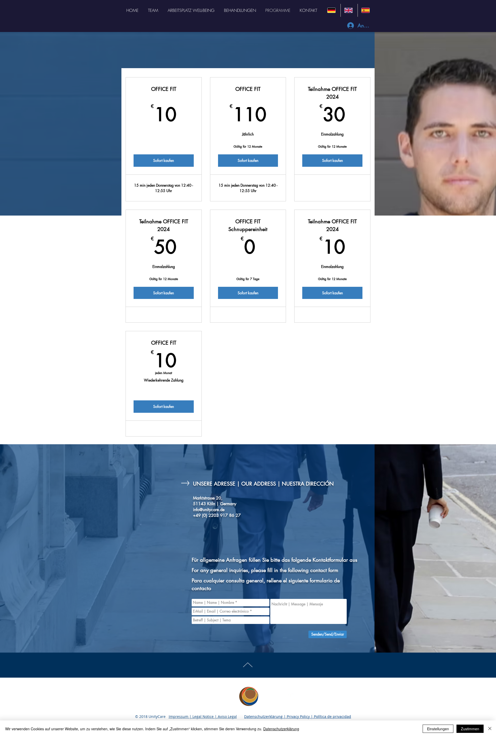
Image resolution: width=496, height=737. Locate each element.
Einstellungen (438, 728)
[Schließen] (490, 729)
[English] (349, 10)
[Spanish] (366, 10)
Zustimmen (470, 728)
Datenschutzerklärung (281, 728)
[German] (332, 10)
